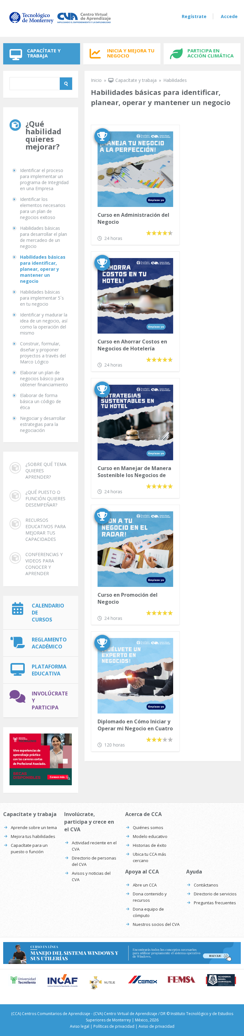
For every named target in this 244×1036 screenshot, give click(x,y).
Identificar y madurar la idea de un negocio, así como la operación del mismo (43, 324)
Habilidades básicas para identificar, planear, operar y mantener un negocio (42, 269)
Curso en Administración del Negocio (133, 218)
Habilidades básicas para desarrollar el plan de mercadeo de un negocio (43, 237)
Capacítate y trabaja (44, 53)
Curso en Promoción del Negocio (128, 598)
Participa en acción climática (210, 53)
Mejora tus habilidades (33, 836)
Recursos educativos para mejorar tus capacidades (45, 529)
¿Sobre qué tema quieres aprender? (45, 470)
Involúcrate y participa (50, 700)
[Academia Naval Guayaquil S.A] (221, 980)
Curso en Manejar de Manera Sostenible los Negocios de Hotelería (134, 472)
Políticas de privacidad (113, 1026)
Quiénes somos (148, 827)
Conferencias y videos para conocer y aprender (44, 563)
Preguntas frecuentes (215, 903)
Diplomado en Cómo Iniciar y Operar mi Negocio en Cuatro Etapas (135, 725)
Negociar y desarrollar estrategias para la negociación (42, 424)
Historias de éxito (149, 845)
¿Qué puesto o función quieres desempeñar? (45, 498)
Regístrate (194, 16)
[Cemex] (142, 980)
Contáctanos (206, 885)
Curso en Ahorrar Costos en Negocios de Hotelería (132, 345)
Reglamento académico (49, 643)
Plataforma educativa (49, 670)
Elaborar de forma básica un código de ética (40, 401)
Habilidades (175, 80)
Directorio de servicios (215, 894)
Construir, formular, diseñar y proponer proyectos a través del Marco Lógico (43, 353)
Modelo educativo (150, 836)
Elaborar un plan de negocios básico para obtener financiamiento (44, 378)
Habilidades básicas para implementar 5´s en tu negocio (42, 298)
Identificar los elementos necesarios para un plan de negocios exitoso (42, 208)
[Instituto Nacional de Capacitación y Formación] (63, 980)
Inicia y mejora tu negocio (130, 53)
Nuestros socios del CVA (156, 924)
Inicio (96, 80)
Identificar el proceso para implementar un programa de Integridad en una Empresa (44, 179)
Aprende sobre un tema (34, 827)
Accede (229, 16)
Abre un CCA (145, 885)
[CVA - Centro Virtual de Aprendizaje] (60, 23)
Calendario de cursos (48, 612)
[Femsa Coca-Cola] (181, 979)
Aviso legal (79, 1026)
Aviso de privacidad (156, 1026)
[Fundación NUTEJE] (102, 982)
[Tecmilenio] (23, 980)
